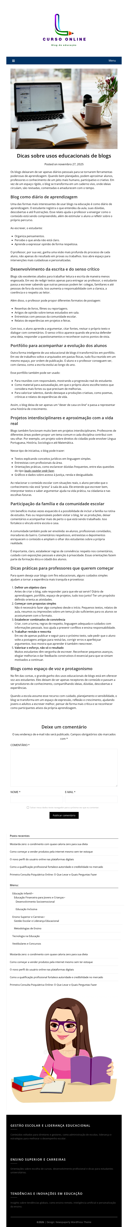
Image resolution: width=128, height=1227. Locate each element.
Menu (112, 60)
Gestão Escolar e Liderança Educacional (36, 920)
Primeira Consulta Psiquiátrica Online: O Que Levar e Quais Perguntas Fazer (53, 874)
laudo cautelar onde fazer (39, 471)
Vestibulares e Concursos (26, 943)
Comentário (20, 745)
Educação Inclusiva (26, 909)
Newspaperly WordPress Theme (73, 1222)
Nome (15, 792)
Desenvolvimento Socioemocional (35, 901)
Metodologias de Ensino (27, 928)
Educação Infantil (22, 893)
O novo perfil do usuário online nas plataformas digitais (42, 859)
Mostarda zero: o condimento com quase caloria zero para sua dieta (49, 844)
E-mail (70, 792)
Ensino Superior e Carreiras (28, 916)
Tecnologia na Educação (26, 936)
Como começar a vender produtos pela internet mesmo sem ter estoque (51, 851)
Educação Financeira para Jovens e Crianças (39, 897)
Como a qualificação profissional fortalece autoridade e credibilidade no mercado (56, 866)
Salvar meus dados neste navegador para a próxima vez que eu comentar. (64, 807)
